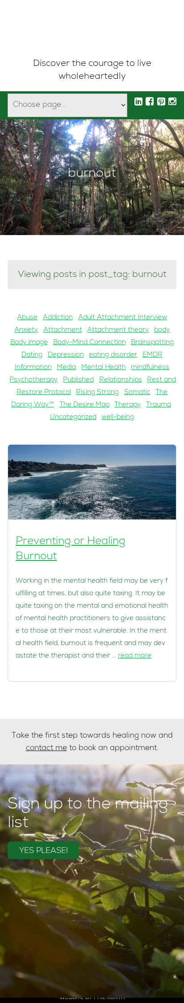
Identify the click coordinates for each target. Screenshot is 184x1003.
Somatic (137, 392)
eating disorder (113, 355)
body (162, 330)
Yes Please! (43, 851)
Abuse (27, 317)
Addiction (58, 317)
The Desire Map (84, 405)
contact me (46, 748)
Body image (29, 342)
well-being (117, 417)
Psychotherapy (33, 380)
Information (33, 367)
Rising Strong (97, 392)
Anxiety (26, 330)
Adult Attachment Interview (122, 317)
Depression (66, 355)
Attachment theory (118, 330)
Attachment (62, 330)
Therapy (127, 405)
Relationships (120, 380)
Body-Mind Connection (89, 342)
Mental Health (103, 367)
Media (66, 367)
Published (78, 380)
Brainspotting (152, 342)
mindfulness (150, 367)
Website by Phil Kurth (92, 998)
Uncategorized (73, 417)
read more (134, 656)
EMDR (152, 355)
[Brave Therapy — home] (92, 29)
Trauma (158, 405)
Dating (31, 355)
